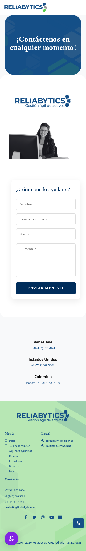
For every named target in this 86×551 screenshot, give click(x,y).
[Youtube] (51, 517)
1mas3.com (73, 542)
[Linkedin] (60, 517)
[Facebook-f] (26, 517)
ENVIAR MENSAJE (46, 288)
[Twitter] (34, 517)
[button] (79, 7)
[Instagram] (43, 517)
